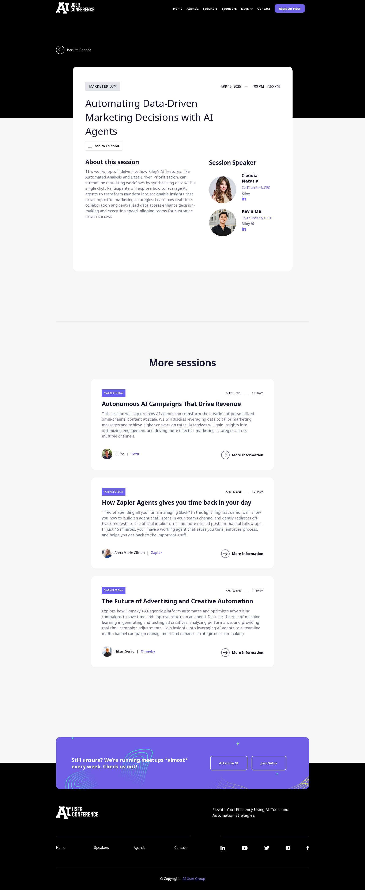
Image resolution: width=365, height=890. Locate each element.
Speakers (210, 8)
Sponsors (229, 8)
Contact (263, 8)
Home (177, 8)
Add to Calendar (107, 146)
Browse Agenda (182, 691)
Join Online (268, 763)
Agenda (193, 8)
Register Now (290, 8)
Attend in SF (228, 763)
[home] (75, 8)
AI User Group (193, 878)
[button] (247, 8)
